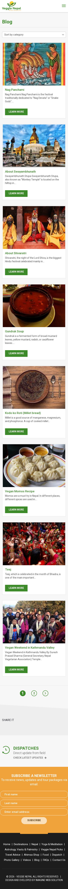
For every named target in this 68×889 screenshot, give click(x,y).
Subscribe (34, 820)
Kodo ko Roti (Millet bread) (23, 413)
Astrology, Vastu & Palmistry (21, 849)
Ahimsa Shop (31, 854)
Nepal (35, 844)
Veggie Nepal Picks (52, 849)
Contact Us (58, 860)
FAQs (46, 860)
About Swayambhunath (20, 171)
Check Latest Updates (28, 757)
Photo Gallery (11, 860)
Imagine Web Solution (49, 880)
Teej (8, 569)
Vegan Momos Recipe (20, 491)
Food (46, 854)
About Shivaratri (15, 253)
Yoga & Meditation (52, 844)
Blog (36, 860)
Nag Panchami (14, 89)
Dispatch (57, 854)
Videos (27, 860)
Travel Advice (12, 854)
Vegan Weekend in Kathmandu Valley (29, 647)
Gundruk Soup (14, 331)
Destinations (21, 844)
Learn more (16, 111)
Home (6, 844)
